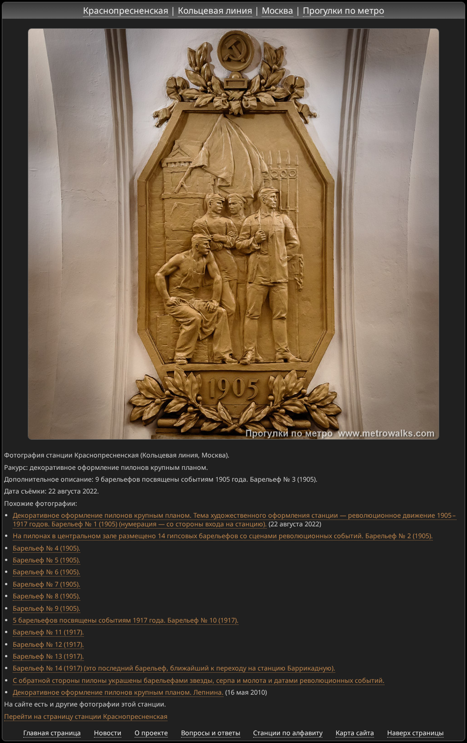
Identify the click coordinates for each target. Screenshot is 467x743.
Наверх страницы (415, 732)
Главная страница (52, 732)
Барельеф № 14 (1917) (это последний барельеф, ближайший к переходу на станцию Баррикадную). (174, 668)
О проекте (151, 732)
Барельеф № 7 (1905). (46, 584)
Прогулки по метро (343, 10)
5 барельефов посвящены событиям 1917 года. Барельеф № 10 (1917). (126, 620)
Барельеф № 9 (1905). (46, 608)
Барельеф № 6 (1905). (46, 571)
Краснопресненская (125, 10)
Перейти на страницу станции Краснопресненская (85, 716)
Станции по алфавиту (287, 732)
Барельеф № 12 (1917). (48, 644)
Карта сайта (355, 732)
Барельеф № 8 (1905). (46, 596)
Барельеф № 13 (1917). (48, 656)
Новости (107, 732)
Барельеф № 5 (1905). (46, 560)
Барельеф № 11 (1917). (48, 632)
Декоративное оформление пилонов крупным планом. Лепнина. (118, 692)
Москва (277, 10)
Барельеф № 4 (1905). (46, 548)
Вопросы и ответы (210, 732)
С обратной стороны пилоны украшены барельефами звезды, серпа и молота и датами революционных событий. (198, 680)
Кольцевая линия (215, 10)
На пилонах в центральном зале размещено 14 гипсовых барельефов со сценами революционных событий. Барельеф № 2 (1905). (223, 535)
